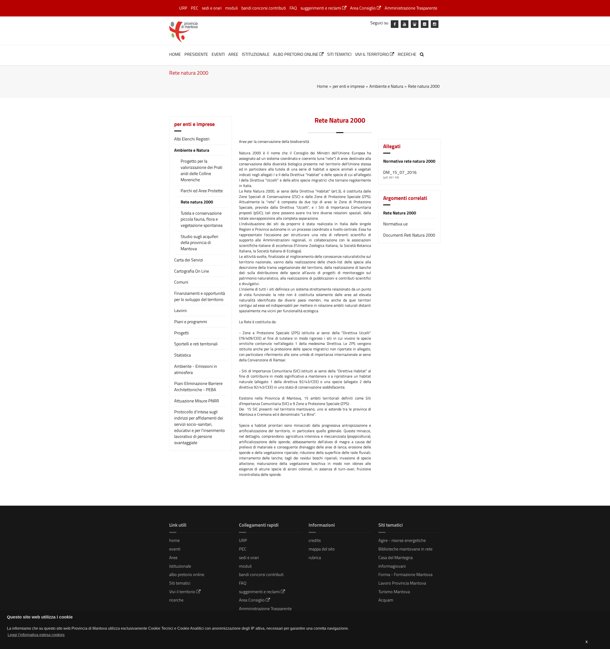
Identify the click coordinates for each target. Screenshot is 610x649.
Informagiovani (392, 566)
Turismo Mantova (394, 591)
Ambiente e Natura (191, 150)
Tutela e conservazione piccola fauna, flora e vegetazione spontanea (202, 219)
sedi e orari (212, 8)
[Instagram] (434, 24)
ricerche (407, 54)
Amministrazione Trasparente (411, 8)
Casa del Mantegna (395, 557)
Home (322, 86)
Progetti (181, 333)
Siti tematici (339, 54)
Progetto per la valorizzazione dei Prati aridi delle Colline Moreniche (201, 170)
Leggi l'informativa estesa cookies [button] (36, 635)
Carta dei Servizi (188, 260)
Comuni (181, 282)
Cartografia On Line (191, 271)
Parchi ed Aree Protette (202, 191)
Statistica (182, 355)
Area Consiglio (363, 8)
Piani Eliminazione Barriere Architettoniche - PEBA (198, 386)
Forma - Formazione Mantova (405, 574)
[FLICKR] (424, 24)
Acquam (385, 600)
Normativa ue (395, 224)
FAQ (293, 8)
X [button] (586, 642)
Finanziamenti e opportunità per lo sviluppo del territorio (199, 296)
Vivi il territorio (372, 54)
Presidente (196, 54)
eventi (218, 54)
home (175, 54)
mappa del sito (322, 549)
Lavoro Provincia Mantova (402, 583)
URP (183, 8)
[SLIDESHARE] (414, 24)
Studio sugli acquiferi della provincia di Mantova (199, 243)
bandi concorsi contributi (263, 8)
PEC (194, 8)
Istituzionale (255, 54)
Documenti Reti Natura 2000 (409, 235)
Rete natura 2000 (197, 202)
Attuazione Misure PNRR (196, 401)
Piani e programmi (190, 321)
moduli (231, 8)
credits (315, 540)
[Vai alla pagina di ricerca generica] (422, 54)
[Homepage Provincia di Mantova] (183, 31)
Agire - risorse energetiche (402, 540)
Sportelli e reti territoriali (196, 344)
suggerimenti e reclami (321, 8)
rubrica (315, 557)
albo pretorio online (296, 54)
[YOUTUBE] (404, 24)
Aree (233, 54)
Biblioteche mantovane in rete (405, 549)
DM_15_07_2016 (400, 172)
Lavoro (180, 310)
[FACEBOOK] (394, 24)
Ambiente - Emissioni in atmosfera (195, 369)
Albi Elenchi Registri (191, 139)
